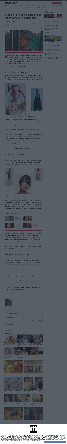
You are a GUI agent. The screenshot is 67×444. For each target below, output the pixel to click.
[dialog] (33, 434)
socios (7, 435)
